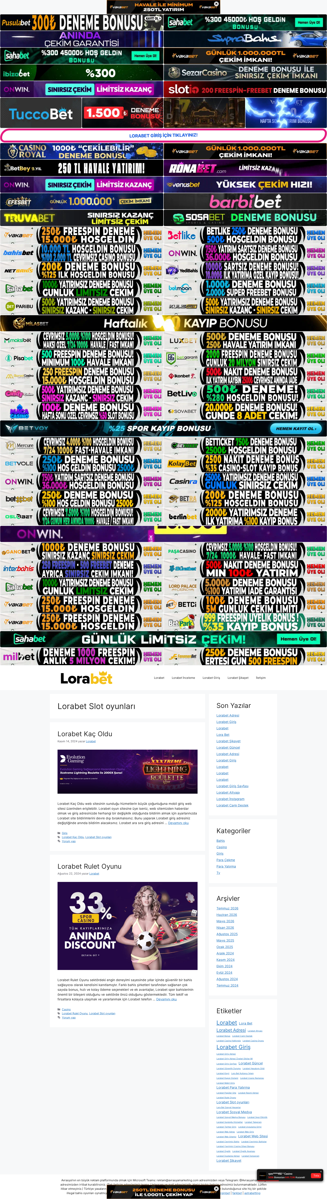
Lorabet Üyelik (223, 1151)
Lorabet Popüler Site (226, 1093)
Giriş (65, 833)
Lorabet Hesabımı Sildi (254, 1068)
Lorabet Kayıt (222, 1073)
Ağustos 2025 (227, 934)
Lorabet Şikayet (238, 678)
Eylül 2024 (224, 973)
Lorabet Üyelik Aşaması (243, 1151)
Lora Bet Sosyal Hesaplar (228, 1107)
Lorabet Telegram (253, 1122)
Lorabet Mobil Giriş (225, 1083)
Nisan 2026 (225, 928)
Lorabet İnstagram (230, 799)
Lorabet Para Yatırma (233, 1087)
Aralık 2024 (225, 953)
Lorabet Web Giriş (245, 1132)
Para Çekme (225, 860)
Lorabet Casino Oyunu (253, 1041)
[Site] (81, 235)
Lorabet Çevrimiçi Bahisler (254, 1141)
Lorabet (159, 678)
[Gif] (163, 323)
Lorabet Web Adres (225, 1132)
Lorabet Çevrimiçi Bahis (227, 1141)
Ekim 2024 (224, 966)
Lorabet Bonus (223, 1036)
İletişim (261, 678)
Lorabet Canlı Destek (232, 805)
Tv (218, 873)
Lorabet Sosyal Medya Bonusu (230, 1117)
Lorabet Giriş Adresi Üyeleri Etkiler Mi (234, 1058)
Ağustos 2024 (227, 979)
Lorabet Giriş (211, 678)
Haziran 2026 (226, 915)
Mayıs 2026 (225, 921)
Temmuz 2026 (227, 908)
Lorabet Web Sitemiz (226, 1137)
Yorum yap (69, 841)
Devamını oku (178, 823)
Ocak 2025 (224, 947)
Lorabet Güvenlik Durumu (228, 1068)
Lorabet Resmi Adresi (248, 1093)
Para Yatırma (226, 866)
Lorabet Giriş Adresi (226, 1054)
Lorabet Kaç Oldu (85, 734)
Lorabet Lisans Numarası (252, 1078)
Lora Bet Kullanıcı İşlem (242, 1073)
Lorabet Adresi (227, 715)
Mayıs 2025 (225, 940)
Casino (66, 1009)
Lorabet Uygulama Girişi (250, 1127)
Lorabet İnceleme (183, 678)
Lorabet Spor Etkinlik (257, 1117)
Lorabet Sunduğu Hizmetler (229, 1122)
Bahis (220, 841)
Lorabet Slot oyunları (98, 837)
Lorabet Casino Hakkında (228, 1041)
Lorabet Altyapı (228, 792)
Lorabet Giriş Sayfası (232, 786)
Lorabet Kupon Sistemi (227, 1078)
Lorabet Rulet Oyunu (89, 866)
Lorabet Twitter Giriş (226, 1127)
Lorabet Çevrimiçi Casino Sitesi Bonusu (235, 1146)
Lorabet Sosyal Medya (234, 1112)
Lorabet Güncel (228, 747)
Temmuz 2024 (227, 985)
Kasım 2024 (225, 960)
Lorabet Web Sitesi (253, 1136)
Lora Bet (222, 735)
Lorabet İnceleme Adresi (228, 1156)
